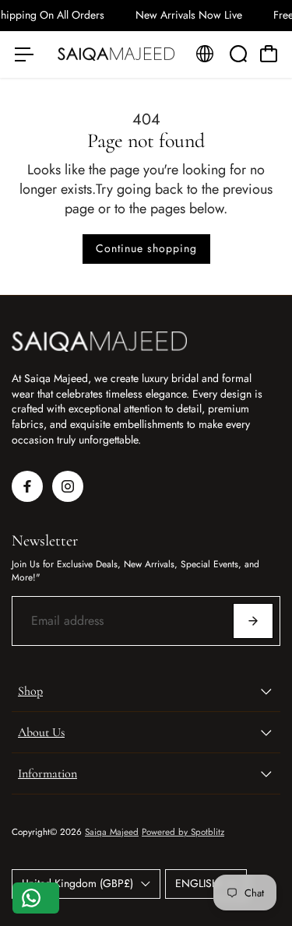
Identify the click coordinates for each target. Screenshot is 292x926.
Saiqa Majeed (112, 832)
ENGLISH (197, 883)
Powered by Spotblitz (183, 832)
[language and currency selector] (204, 53)
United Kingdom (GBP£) (77, 883)
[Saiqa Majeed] (116, 54)
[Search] (238, 53)
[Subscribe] (253, 621)
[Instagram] (67, 486)
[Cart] (268, 53)
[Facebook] (27, 486)
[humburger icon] (24, 54)
